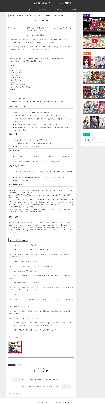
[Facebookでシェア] (39, 20)
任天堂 (18, 364)
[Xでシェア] (35, 20)
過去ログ (12, 364)
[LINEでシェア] (43, 20)
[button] (46, 20)
